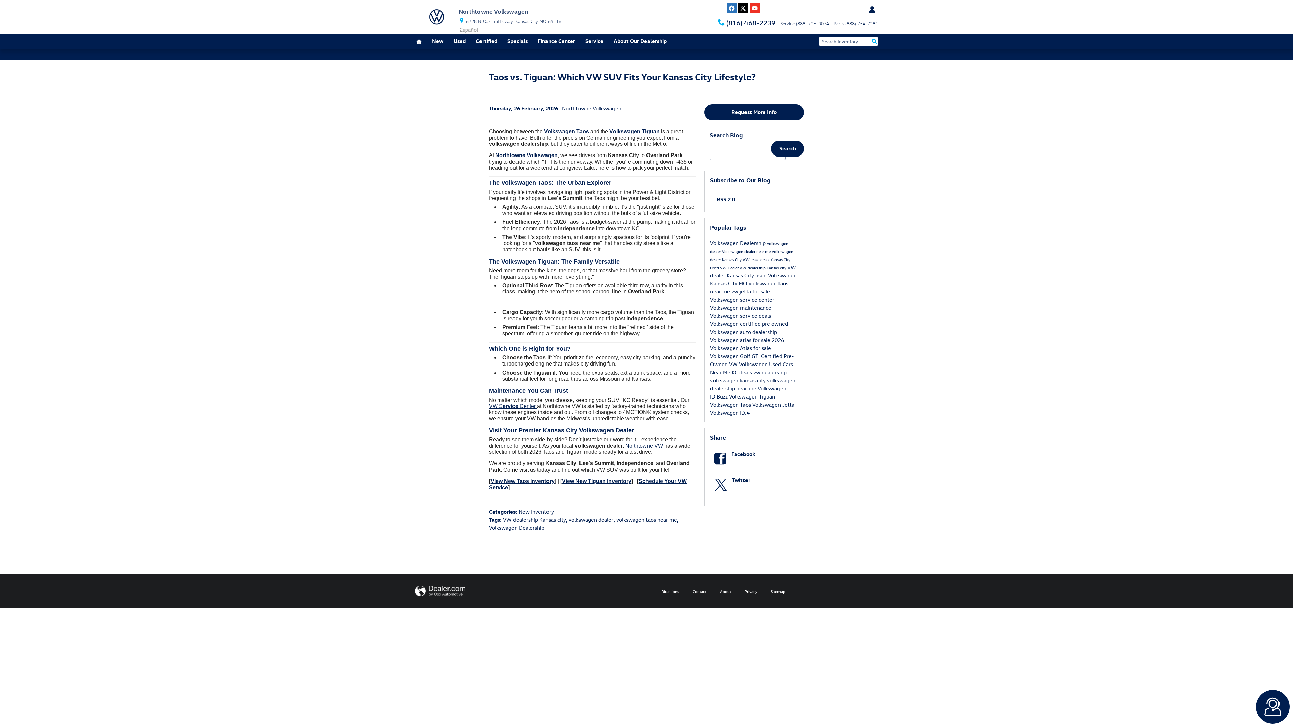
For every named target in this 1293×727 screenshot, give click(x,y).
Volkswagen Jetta (773, 404)
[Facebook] (732, 8)
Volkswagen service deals (740, 315)
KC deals (742, 372)
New (437, 41)
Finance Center (556, 41)
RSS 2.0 (725, 199)
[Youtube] (755, 8)
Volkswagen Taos (731, 404)
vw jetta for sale (750, 291)
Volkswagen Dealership (516, 527)
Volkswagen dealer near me (747, 251)
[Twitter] (743, 8)
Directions (670, 591)
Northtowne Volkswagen (591, 108)
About (725, 591)
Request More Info (754, 112)
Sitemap (778, 591)
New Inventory (536, 511)
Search (787, 148)
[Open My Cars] (870, 9)
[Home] (437, 17)
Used (460, 41)
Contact (699, 591)
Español (468, 29)
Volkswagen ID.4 (730, 412)
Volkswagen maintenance (740, 307)
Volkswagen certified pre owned (749, 323)
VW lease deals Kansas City (766, 259)
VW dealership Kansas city (534, 519)
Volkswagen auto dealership (743, 331)
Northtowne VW (644, 446)
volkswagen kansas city (738, 380)
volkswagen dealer (591, 519)
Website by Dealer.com (440, 591)
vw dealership (770, 372)
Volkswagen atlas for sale (741, 340)
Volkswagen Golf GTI (735, 356)
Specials (517, 41)
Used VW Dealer (725, 267)
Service (594, 41)
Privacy (750, 591)
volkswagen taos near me (646, 519)
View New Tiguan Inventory (596, 481)
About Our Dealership (640, 41)
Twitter (741, 480)
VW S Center (513, 406)
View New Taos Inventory (523, 481)
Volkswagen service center (742, 299)
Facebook (743, 454)
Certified (486, 41)
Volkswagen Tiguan (752, 396)
